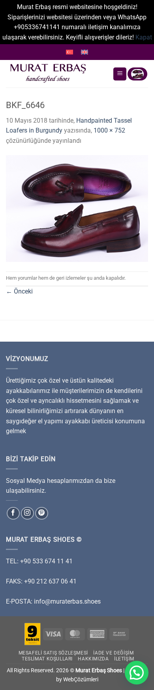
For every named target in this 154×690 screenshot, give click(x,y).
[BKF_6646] (77, 208)
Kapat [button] (143, 37)
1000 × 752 (109, 130)
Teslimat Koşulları (47, 659)
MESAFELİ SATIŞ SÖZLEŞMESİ (53, 653)
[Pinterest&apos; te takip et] (41, 513)
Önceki (19, 291)
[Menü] (119, 73)
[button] (136, 672)
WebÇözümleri (80, 679)
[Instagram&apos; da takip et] (27, 513)
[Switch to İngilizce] (84, 52)
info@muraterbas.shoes (67, 601)
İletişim (124, 659)
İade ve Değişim (113, 653)
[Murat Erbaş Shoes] (56, 74)
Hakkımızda (93, 659)
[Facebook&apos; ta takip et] (13, 513)
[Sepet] (137, 73)
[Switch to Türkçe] (69, 52)
